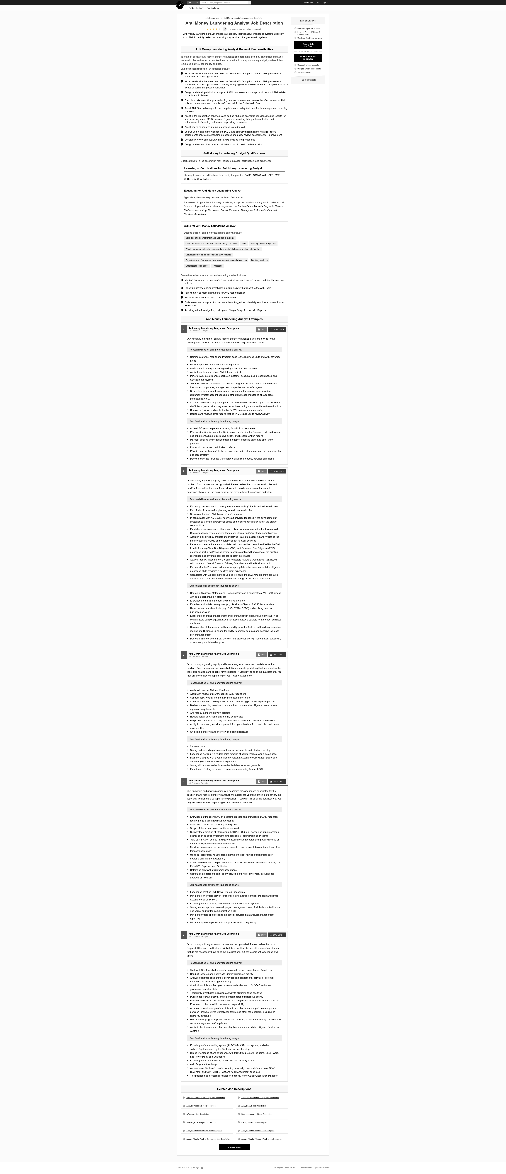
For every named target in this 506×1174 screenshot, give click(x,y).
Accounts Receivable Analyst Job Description (260, 1097)
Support (280, 1167)
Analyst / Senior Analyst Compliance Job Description (208, 1139)
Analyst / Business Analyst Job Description (204, 1131)
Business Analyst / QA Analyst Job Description (205, 1097)
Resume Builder (306, 1167)
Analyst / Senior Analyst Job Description (257, 1131)
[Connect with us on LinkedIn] (202, 1167)
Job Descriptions (212, 18)
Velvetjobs (180, 5)
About (274, 1167)
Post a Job (308, 2)
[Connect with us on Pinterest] (197, 1167)
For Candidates (195, 8)
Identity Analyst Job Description (254, 1122)
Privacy (292, 1167)
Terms (286, 1167)
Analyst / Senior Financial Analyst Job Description (262, 1139)
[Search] (249, 2)
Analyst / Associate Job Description (201, 1106)
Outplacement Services (321, 1167)
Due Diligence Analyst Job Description (202, 1122)
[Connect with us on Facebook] (194, 1167)
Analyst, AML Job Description (253, 1106)
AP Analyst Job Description (197, 1114)
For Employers (213, 8)
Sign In (326, 2)
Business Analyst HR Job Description (256, 1114)
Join (318, 2)
